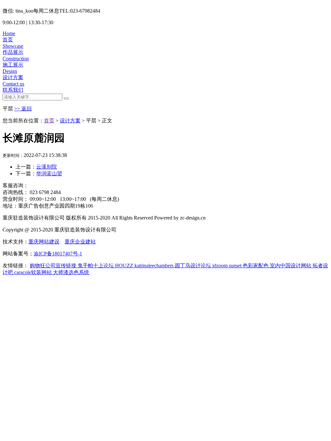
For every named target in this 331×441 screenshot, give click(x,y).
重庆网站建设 (43, 241)
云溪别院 (46, 166)
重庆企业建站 (80, 241)
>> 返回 (23, 108)
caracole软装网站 (33, 272)
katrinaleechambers (154, 265)
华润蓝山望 (49, 173)
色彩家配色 (256, 265)
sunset (236, 265)
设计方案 (70, 120)
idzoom (220, 265)
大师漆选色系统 (71, 272)
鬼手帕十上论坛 (96, 265)
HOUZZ (124, 265)
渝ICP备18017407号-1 (58, 253)
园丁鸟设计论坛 (193, 265)
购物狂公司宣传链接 (54, 265)
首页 (49, 120)
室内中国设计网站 (291, 265)
